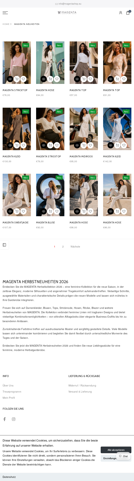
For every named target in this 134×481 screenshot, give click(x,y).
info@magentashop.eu (70, 3)
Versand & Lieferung (80, 391)
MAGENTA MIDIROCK (81, 156)
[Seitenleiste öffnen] (4, 244)
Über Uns (8, 385)
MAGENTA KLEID (12, 156)
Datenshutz (9, 477)
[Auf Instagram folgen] (14, 419)
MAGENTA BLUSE (45, 222)
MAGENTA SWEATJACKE (15, 222)
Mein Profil (9, 397)
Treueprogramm (12, 391)
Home (6, 24)
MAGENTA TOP (78, 90)
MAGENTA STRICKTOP (15, 90)
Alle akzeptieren (116, 449)
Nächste (75, 246)
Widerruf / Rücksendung (82, 385)
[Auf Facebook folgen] (4, 419)
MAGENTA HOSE (45, 90)
